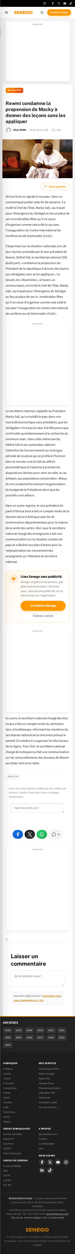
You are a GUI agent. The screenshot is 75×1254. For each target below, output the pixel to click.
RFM (5, 1171)
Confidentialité (56, 1217)
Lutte (6, 1107)
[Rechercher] (42, 12)
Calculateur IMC (47, 1093)
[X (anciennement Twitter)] (59, 3)
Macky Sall (13, 776)
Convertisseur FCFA (49, 1069)
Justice (7, 1078)
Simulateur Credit (48, 1102)
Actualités (14, 90)
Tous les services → (49, 1107)
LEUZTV (7, 1148)
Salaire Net (44, 1078)
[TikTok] (71, 3)
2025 (18, 1030)
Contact (43, 1139)
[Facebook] (53, 3)
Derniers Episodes (12, 1134)
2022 (51, 1030)
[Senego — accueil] (23, 12)
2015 (62, 1037)
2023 (40, 1030)
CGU (41, 1148)
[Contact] (44, 3)
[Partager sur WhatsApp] (42, 834)
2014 (8, 1045)
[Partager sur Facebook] (18, 834)
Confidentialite (46, 1144)
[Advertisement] (38, 53)
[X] (50, 1162)
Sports (6, 1097)
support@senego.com (57, 1214)
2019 (18, 1037)
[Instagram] (66, 1162)
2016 (51, 1037)
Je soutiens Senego (43, 606)
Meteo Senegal (46, 1073)
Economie (8, 1083)
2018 (29, 1037)
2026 (8, 1030)
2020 (8, 1037)
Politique (8, 1069)
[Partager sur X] (30, 834)
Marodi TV (8, 1139)
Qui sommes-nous (48, 1134)
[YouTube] (65, 3)
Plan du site (17, 1217)
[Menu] (6, 12)
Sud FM (7, 1180)
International (10, 1088)
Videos (6, 1117)
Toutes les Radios (12, 1166)
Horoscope (44, 1097)
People (6, 1093)
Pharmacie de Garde (49, 1088)
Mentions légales (32, 1217)
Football (7, 1102)
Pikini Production (12, 1153)
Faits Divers (9, 1112)
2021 (62, 1030)
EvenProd (8, 1144)
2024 (29, 1030)
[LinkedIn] (42, 1170)
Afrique (7, 1121)
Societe (7, 1073)
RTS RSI (7, 1185)
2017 (40, 1037)
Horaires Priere (46, 1083)
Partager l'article (43, 615)
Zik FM (6, 1175)
